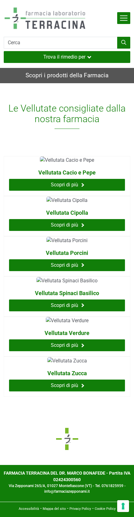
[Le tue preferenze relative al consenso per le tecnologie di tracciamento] (123, 506)
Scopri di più (64, 185)
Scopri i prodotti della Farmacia (67, 75)
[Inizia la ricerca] (123, 43)
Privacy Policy (80, 509)
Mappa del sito (54, 509)
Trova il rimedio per (64, 57)
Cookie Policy (105, 509)
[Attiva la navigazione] (123, 18)
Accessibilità (29, 509)
